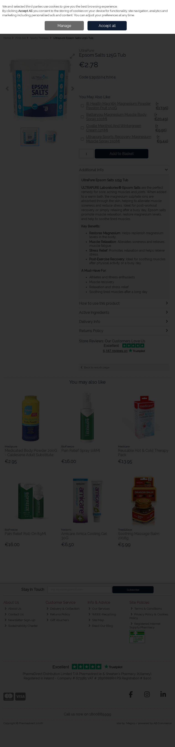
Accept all (107, 26)
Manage (64, 26)
